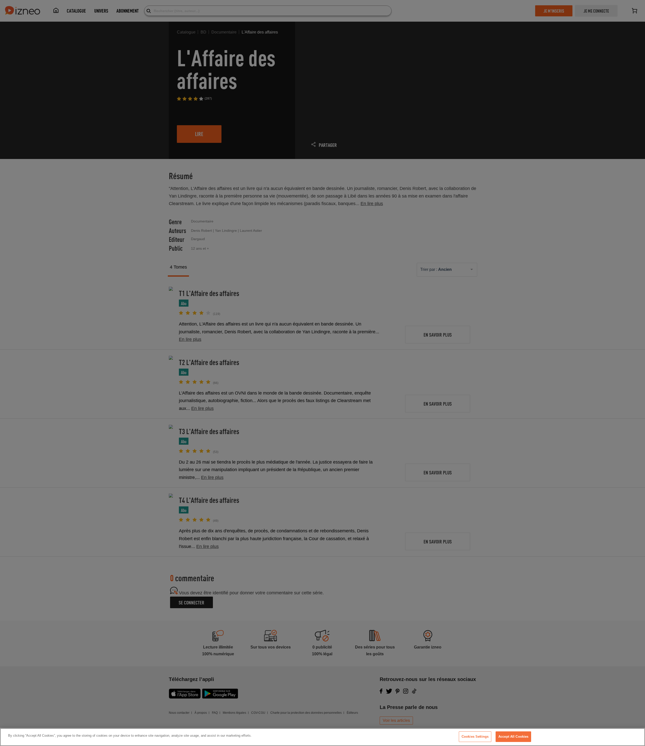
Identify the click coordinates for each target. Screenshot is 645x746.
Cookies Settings (475, 736)
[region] (322, 737)
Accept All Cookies (513, 736)
